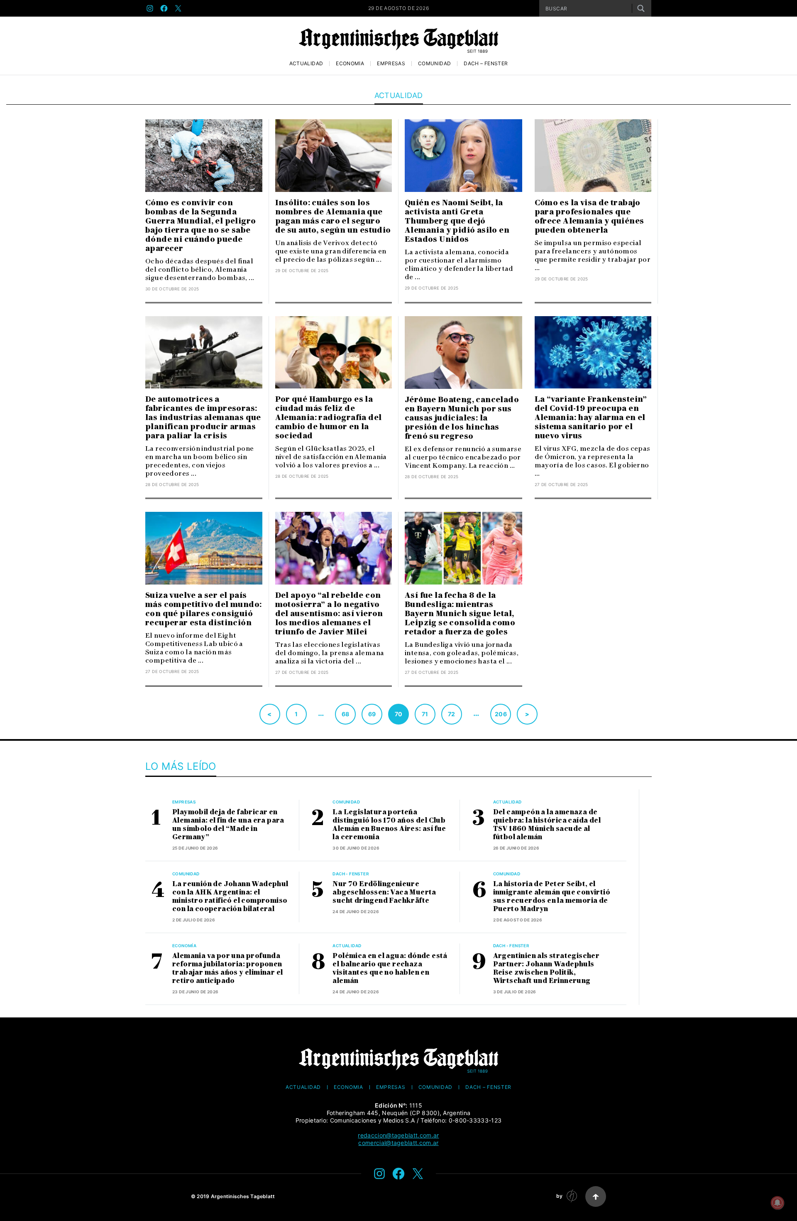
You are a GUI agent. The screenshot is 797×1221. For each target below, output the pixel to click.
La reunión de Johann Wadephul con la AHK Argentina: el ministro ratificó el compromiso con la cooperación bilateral (230, 896)
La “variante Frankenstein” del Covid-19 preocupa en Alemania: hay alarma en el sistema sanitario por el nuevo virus (591, 417)
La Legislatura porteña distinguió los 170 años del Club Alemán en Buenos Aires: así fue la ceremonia (389, 824)
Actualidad (306, 63)
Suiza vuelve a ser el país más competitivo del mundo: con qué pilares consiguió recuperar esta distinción (203, 609)
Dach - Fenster (350, 874)
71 (425, 713)
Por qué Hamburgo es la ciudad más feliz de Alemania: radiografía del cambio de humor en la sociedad (328, 417)
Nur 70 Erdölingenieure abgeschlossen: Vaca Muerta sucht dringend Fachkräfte (384, 892)
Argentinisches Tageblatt (243, 1196)
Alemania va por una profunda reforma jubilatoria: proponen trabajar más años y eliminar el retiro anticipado (227, 968)
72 (451, 713)
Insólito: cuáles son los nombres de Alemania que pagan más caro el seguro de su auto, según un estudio (333, 216)
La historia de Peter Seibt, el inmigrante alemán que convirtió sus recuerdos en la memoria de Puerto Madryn (551, 896)
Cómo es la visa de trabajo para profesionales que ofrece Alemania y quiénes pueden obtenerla (589, 216)
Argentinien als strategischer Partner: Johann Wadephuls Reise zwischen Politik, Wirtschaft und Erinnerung (546, 968)
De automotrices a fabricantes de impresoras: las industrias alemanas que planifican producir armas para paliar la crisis (203, 417)
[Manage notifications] (777, 1202)
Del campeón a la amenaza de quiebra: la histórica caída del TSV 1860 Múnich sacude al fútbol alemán (547, 824)
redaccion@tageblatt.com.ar (398, 1135)
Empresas (391, 63)
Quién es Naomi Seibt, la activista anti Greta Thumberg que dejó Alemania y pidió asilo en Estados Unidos (457, 221)
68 (346, 713)
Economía (350, 63)
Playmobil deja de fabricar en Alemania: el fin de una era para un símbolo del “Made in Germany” (228, 824)
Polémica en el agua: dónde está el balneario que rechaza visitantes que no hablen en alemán (389, 968)
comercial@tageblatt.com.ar (398, 1142)
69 (372, 713)
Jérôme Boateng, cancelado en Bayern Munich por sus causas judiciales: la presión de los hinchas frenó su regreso (462, 418)
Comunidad (434, 63)
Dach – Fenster (486, 63)
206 (501, 713)
